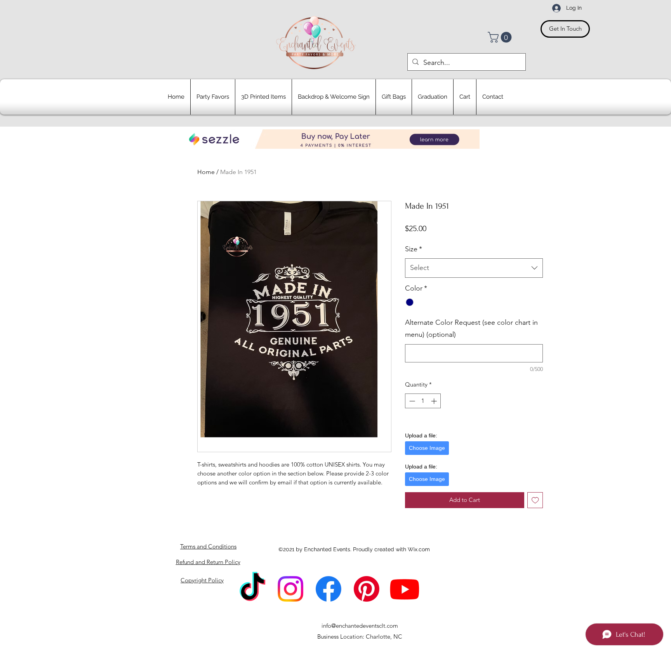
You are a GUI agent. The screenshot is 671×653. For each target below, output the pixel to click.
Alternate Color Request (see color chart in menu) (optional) (471, 328)
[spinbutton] (423, 401)
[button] (501, 37)
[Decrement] (411, 401)
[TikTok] (252, 589)
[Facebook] (328, 589)
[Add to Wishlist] (535, 500)
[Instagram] (290, 589)
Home (206, 172)
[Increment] (434, 401)
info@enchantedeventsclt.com (360, 625)
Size (413, 249)
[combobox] (474, 268)
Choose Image (427, 448)
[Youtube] (405, 589)
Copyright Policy (202, 580)
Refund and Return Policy (208, 562)
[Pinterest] (366, 589)
